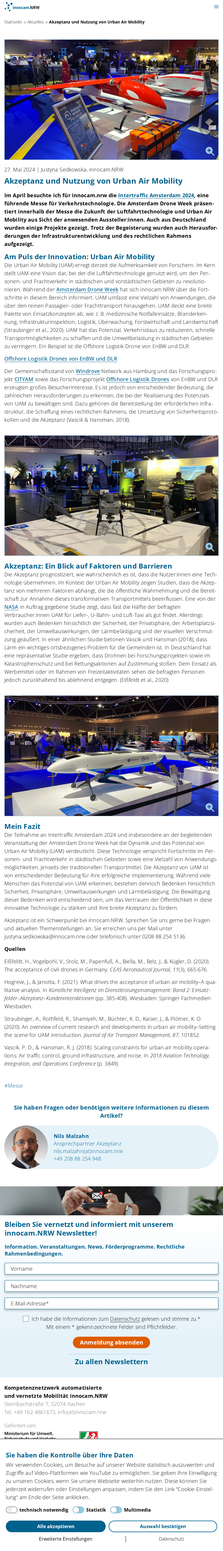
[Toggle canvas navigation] (216, 6)
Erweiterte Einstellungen (65, 1539)
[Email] (111, 1303)
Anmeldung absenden (111, 1342)
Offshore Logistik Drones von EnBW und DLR (60, 358)
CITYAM (24, 379)
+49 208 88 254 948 (77, 1158)
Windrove (88, 371)
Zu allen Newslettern (111, 1361)
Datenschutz (125, 1318)
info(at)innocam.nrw (82, 1411)
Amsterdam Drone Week (87, 289)
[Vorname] (111, 1268)
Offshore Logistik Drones (138, 379)
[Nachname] (111, 1286)
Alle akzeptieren (56, 1526)
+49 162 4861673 (34, 1411)
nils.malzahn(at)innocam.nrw (88, 1151)
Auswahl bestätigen (163, 1526)
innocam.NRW (22, 6)
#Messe (13, 1085)
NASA (11, 606)
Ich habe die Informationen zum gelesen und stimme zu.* (116, 1318)
